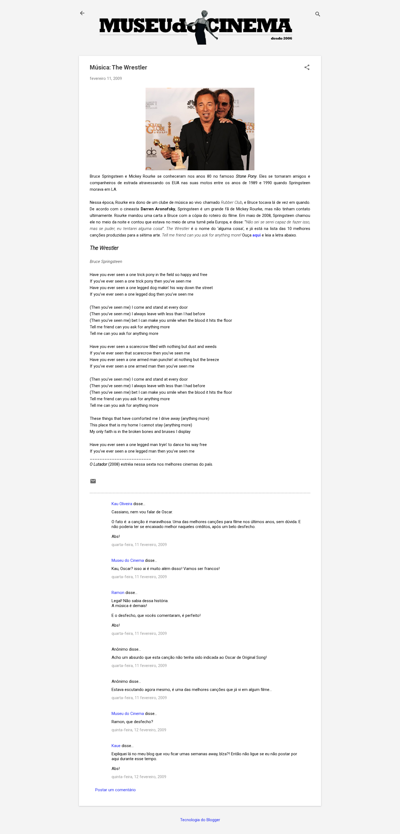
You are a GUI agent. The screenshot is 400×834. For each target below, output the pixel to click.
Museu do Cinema (128, 560)
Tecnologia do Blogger (200, 819)
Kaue (116, 745)
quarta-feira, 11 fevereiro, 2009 (139, 544)
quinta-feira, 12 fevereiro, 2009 (139, 729)
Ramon (118, 592)
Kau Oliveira (122, 503)
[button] (307, 68)
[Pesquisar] (318, 15)
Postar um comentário (115, 789)
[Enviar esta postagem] (93, 483)
